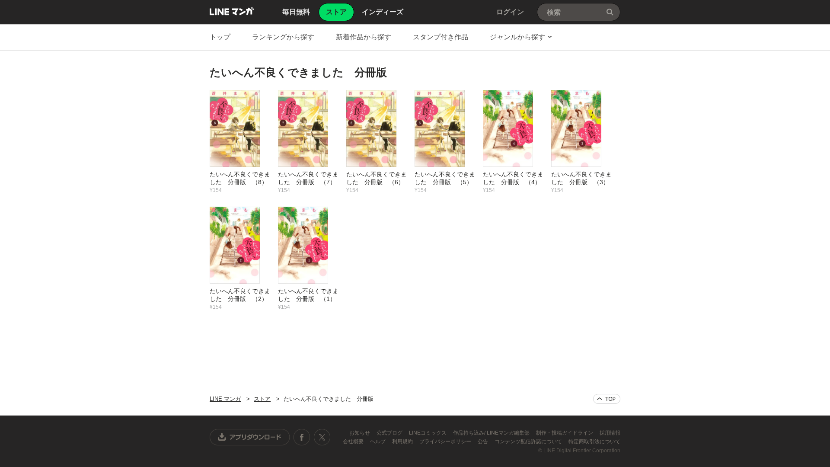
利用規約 (403, 441)
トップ (220, 37)
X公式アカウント (321, 437)
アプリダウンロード (250, 437)
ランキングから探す (283, 37)
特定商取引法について (594, 441)
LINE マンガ (232, 11)
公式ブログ (390, 433)
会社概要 (354, 441)
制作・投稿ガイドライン (565, 433)
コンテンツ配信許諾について (529, 441)
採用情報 (610, 433)
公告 (483, 441)
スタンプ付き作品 (440, 37)
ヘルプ (378, 441)
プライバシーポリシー (445, 441)
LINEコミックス (428, 433)
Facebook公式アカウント (301, 437)
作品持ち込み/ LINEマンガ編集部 (492, 433)
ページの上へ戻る (606, 399)
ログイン (510, 12)
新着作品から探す (363, 37)
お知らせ (360, 433)
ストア (262, 399)
